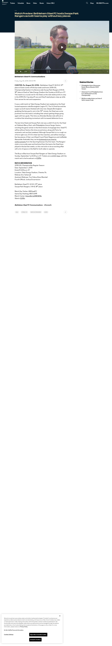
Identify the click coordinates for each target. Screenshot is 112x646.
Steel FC (24, 212)
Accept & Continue (35, 639)
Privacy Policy (24, 626)
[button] (65, 81)
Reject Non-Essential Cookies (38, 634)
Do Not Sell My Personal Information (13, 630)
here (58, 156)
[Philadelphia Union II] (5, 3)
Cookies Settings (8, 634)
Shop (92, 3)
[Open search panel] (87, 3)
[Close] (60, 616)
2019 (45, 212)
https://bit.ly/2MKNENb (33, 196)
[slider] (62, 69)
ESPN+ (38, 158)
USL (17, 212)
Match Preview (36, 212)
